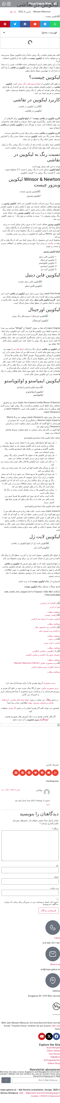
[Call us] (52, 927)
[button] (55, 3)
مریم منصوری (49, 683)
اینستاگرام (44, 719)
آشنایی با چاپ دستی (52, 643)
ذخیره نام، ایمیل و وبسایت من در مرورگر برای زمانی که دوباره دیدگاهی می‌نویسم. (31, 903)
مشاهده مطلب (53, 612)
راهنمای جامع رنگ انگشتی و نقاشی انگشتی (43, 655)
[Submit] (6, 1080)
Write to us (55, 964)
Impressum (54, 1096)
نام (57, 866)
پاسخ (48, 804)
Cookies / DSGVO (39, 1096)
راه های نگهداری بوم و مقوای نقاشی (45, 667)
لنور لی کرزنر (55, 607)
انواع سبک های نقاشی (19, 700)
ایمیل (56, 877)
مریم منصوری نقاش (50, 688)
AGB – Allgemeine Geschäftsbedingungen (39, 1093)
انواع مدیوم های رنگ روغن (29, 84)
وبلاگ (48, 700)
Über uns (56, 1026)
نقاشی (50, 243)
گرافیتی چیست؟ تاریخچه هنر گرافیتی (45, 619)
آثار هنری (12, 708)
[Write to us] (52, 954)
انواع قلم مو (18, 349)
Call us (57, 938)
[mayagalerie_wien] (9, 4)
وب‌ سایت (54, 888)
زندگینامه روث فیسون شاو (49, 631)
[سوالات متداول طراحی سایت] (4, 4)
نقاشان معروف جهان (37, 703)
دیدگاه (55, 829)
